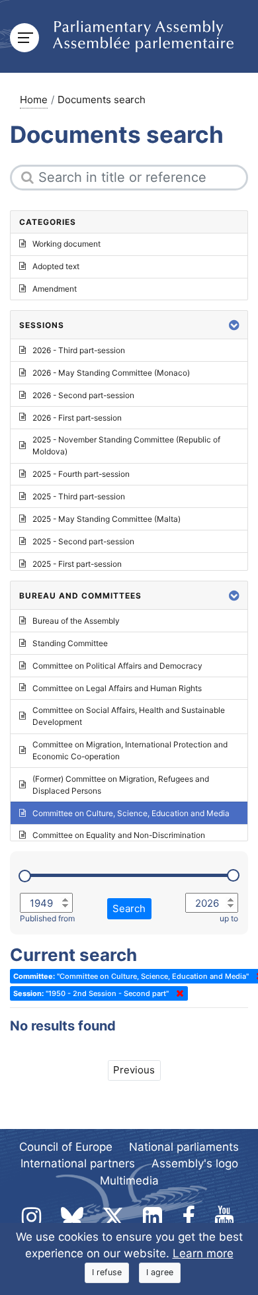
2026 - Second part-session (83, 395)
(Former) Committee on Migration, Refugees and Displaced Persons (120, 785)
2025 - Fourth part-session (81, 474)
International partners (78, 1163)
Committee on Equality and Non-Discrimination (118, 835)
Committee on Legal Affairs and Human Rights (117, 688)
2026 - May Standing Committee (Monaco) (111, 373)
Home (34, 99)
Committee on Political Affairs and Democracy (117, 666)
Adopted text (55, 266)
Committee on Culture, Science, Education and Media (131, 813)
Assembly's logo (194, 1163)
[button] (234, 325)
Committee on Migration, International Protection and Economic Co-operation (130, 750)
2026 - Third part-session (78, 350)
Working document (66, 244)
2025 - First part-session (77, 564)
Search (129, 908)
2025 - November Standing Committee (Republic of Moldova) (126, 445)
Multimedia (129, 1180)
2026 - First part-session (77, 418)
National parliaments (184, 1146)
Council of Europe (65, 1146)
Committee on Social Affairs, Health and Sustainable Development (128, 716)
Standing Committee (70, 643)
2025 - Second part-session (83, 541)
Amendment (54, 289)
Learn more (203, 1253)
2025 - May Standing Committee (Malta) (106, 519)
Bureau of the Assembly (76, 621)
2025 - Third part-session (78, 496)
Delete (177, 993)
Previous (134, 1070)
